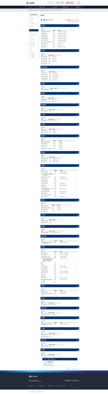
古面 (43, 262)
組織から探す (66, 7)
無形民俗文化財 (33, 45)
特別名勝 (32, 21)
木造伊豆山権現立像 (45, 43)
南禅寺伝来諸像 (44, 130)
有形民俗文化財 (33, 43)
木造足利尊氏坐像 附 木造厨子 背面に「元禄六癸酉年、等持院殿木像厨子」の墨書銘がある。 (47, 174)
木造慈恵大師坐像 (44, 211)
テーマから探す (54, 7)
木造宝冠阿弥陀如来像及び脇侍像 (47, 41)
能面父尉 (43, 274)
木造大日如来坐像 (44, 56)
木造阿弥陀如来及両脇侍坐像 (46, 31)
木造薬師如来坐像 (44, 63)
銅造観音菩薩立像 (44, 36)
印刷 (70, 21)
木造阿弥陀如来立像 (45, 38)
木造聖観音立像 (44, 33)
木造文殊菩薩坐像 (44, 180)
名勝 (31, 50)
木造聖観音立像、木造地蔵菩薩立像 (47, 148)
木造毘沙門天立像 (44, 145)
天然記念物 (32, 52)
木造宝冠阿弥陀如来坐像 (45, 89)
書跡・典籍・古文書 (33, 34)
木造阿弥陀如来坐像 (45, 76)
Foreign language (78, 3)
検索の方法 (62, 2)
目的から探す (42, 7)
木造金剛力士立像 (44, 178)
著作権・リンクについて (32, 385)
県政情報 (77, 7)
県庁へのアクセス (75, 380)
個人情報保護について (42, 385)
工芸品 (31, 32)
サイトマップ (31, 386)
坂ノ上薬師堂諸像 (44, 196)
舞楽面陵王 (43, 185)
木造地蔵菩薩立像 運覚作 (46, 256)
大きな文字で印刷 (76, 21)
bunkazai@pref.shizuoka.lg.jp (49, 365)
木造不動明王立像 (44, 183)
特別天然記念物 (33, 23)
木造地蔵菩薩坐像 (44, 99)
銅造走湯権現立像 (44, 46)
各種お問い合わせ (67, 380)
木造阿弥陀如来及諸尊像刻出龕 (46, 207)
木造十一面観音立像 (45, 132)
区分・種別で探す (33, 14)
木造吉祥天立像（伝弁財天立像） (47, 194)
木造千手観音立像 (44, 58)
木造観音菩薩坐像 (44, 74)
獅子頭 (43, 264)
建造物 (31, 25)
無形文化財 (32, 41)
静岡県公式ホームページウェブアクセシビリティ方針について (57, 385)
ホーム (30, 7)
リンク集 (70, 385)
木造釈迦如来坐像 (44, 61)
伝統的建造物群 (33, 54)
